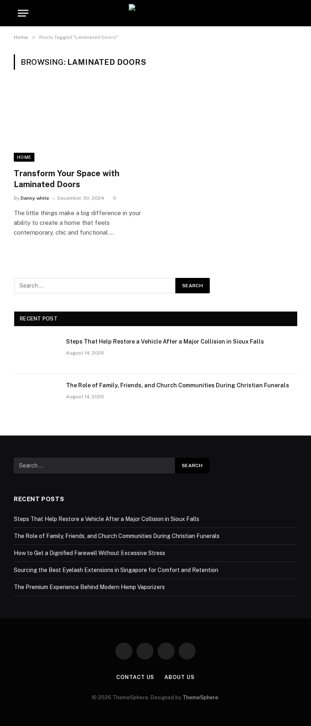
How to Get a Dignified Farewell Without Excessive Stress (89, 553)
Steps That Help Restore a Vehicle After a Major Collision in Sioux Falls (165, 341)
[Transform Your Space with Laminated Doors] (81, 124)
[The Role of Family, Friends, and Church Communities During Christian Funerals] (36, 395)
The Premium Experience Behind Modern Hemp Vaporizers (89, 587)
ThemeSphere (200, 697)
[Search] (292, 13)
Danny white (35, 198)
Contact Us (135, 677)
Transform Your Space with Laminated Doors (66, 179)
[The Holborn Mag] (155, 13)
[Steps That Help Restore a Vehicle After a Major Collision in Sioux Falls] (36, 352)
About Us (179, 677)
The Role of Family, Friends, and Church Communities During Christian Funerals (177, 385)
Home (24, 157)
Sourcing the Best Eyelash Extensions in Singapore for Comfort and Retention (116, 570)
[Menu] (23, 13)
